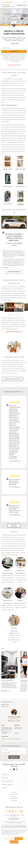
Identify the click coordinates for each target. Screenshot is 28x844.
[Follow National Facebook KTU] (6, 811)
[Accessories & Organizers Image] (20, 196)
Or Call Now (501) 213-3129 (14, 65)
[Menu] (26, 2)
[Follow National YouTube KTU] (9, 811)
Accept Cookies (14, 841)
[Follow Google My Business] (14, 769)
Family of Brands (7, 784)
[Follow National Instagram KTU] (15, 811)
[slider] (14, 16)
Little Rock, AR (5, 5)
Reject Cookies (18, 838)
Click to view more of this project (14, 331)
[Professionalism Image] (7, 592)
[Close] (26, 830)
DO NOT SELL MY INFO (14, 798)
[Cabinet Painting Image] (7, 178)
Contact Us (5, 774)
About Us (5, 778)
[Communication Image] (20, 562)
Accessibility (14, 796)
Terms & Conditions (14, 794)
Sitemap (4, 788)
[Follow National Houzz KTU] (21, 811)
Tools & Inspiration (8, 781)
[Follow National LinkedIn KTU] (12, 811)
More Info (12, 6)
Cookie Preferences (14, 800)
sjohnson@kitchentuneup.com (14, 718)
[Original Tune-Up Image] (7, 161)
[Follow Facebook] (11, 769)
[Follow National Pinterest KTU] (18, 811)
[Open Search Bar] (24, 2)
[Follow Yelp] (17, 769)
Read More (5, 267)
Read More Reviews (14, 525)
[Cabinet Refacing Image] (20, 178)
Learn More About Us (14, 272)
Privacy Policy (15, 61)
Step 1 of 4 (15, 44)
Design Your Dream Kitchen (12, 379)
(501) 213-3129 (14, 721)
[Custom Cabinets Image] (7, 196)
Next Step (14, 51)
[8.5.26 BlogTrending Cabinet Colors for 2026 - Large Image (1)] (9, 665)
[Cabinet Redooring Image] (20, 161)
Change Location (5, 6)
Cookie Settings (9, 838)
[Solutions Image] (14, 620)
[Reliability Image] (20, 592)
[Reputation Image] (7, 562)
